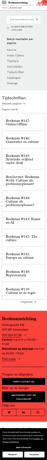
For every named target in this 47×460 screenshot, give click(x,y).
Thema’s (13, 61)
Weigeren (12, 454)
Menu (4, 2)
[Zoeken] (37, 19)
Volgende (26, 301)
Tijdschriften (15, 72)
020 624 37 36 (12, 335)
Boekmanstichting (18, 2)
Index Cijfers (15, 55)
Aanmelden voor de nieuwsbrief (23, 396)
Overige (12, 83)
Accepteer (34, 454)
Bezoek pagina (12, 103)
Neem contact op (23, 381)
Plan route (9, 359)
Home (5, 8)
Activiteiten (14, 66)
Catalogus (14, 77)
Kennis (11, 50)
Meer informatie (23, 447)
